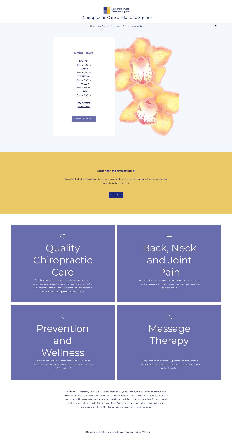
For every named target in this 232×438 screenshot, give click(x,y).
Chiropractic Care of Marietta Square (117, 17)
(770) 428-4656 (83, 106)
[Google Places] (216, 26)
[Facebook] (220, 26)
